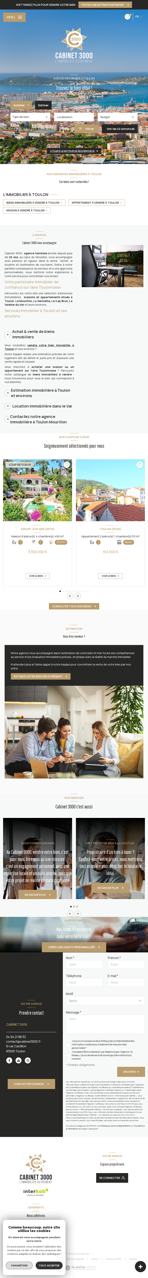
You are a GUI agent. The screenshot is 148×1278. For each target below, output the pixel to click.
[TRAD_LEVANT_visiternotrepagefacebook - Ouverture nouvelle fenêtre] (9, 1060)
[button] (78, 596)
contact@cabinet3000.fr (23, 1041)
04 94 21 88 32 (16, 1037)
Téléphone (74, 976)
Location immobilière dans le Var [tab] (42, 406)
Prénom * (114, 958)
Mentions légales (75, 1259)
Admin (94, 1259)
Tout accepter (49, 1265)
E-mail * (113, 976)
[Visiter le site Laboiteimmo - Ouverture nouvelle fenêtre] (80, 1267)
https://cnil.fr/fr (127, 1104)
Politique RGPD (113, 1259)
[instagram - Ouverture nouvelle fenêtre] (28, 1060)
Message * (73, 1012)
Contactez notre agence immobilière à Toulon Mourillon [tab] (38, 419)
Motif (69, 994)
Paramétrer (19, 1265)
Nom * (70, 958)
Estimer (43, 105)
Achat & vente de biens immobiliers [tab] (33, 334)
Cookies (133, 1259)
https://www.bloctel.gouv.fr (77, 1117)
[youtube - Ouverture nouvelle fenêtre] (18, 1060)
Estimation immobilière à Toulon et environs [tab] (40, 393)
